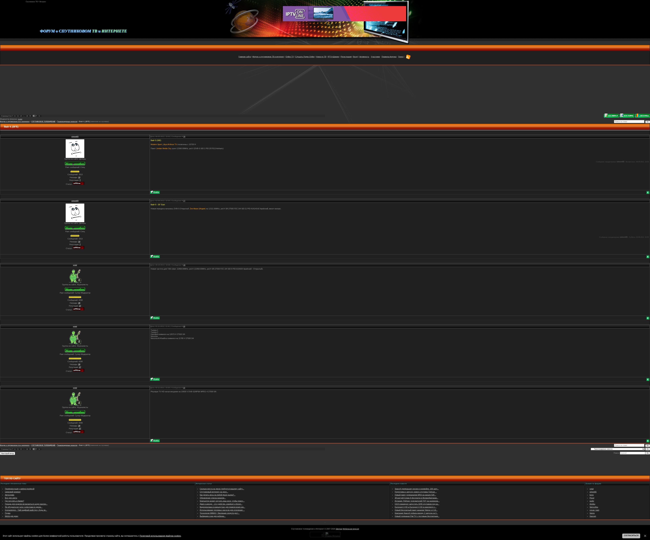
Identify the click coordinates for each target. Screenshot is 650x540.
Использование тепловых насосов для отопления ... (222, 510)
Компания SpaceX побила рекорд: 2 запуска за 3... (416, 513)
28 (184, 265)
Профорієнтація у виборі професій (19, 489)
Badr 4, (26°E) (84, 121)
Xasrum (593, 516)
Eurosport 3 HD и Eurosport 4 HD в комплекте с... (416, 507)
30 (184, 388)
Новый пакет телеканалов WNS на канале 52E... (415, 495)
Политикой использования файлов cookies (160, 536)
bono (592, 495)
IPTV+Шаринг (333, 57)
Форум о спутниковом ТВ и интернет (268, 57)
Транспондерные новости (67, 121)
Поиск (400, 57)
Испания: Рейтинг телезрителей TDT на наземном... (417, 501)
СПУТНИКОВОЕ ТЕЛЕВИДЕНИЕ (43, 121)
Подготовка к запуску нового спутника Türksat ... (416, 492)
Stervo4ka (594, 507)
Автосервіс (9, 495)
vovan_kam (594, 510)
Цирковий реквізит (13, 492)
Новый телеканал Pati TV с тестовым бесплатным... (417, 516)
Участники (375, 57)
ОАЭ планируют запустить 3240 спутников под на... (417, 504)
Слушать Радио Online (305, 57)
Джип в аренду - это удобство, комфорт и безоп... (221, 504)
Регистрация (346, 57)
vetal (75, 265)
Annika (592, 504)
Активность (364, 57)
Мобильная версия (351, 529)
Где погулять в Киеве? (14, 501)
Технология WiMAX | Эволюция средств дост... (220, 513)
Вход (355, 57)
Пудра (7, 513)
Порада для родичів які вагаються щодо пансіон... (26, 504)
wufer (592, 501)
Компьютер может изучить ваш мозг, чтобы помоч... (222, 501)
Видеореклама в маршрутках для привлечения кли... (222, 507)
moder (20, 119)
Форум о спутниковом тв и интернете (14, 121)
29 (184, 326)
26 (184, 136)
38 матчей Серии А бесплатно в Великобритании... (416, 498)
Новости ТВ (321, 57)
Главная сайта (245, 57)
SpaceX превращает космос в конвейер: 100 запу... (417, 489)
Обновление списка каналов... (213, 498)
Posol (592, 498)
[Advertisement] (325, 89)
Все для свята (11, 498)
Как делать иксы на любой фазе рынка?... (217, 495)
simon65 (75, 136)
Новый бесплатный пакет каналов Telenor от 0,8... (416, 510)
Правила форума (389, 57)
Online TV (290, 57)
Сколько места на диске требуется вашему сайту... (222, 489)
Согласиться (631, 535)
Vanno (592, 513)
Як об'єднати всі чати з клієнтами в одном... (23, 507)
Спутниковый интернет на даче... (214, 492)
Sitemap (339, 529)
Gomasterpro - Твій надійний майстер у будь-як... (26, 510)
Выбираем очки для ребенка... (213, 516)
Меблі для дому (11, 516)
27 (184, 201)
